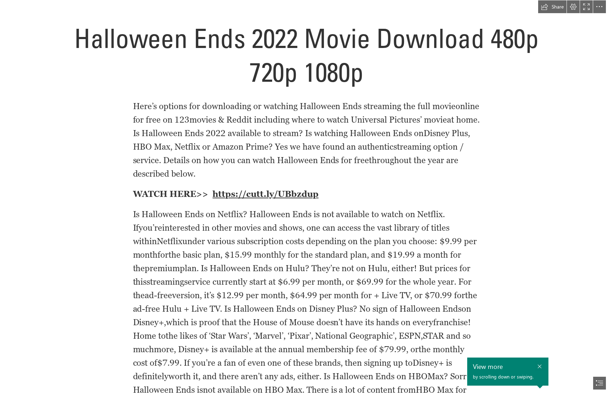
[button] (552, 6)
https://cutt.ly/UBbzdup (265, 194)
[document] (306, 198)
